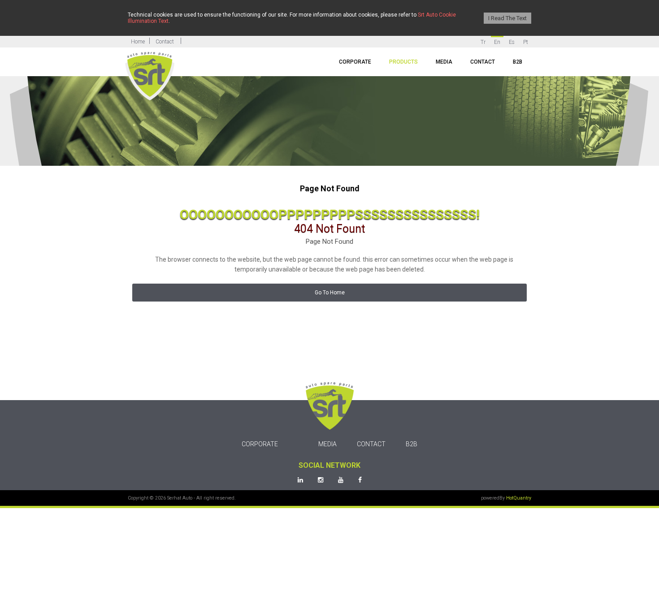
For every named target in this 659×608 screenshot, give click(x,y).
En (497, 42)
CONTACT (482, 62)
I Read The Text (507, 18)
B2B (517, 62)
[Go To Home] (149, 76)
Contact (165, 42)
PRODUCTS (403, 62)
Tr (483, 42)
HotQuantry (518, 497)
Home (138, 42)
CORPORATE (355, 62)
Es (512, 42)
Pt (525, 42)
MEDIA (444, 62)
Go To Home (330, 292)
